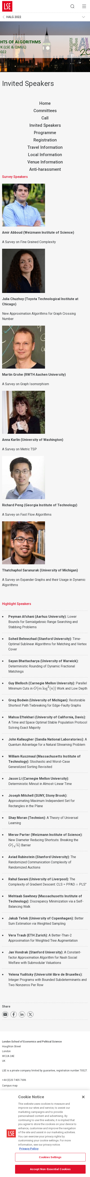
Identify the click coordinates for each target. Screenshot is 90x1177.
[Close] (83, 1097)
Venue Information (45, 161)
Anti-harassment (45, 169)
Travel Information (45, 147)
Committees (45, 110)
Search (72, 6)
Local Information (45, 154)
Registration (45, 139)
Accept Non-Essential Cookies (50, 1169)
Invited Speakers (45, 125)
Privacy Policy (29, 1148)
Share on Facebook (13, 1014)
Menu (84, 6)
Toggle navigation (85, 17)
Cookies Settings (50, 1157)
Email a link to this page (5, 1014)
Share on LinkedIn (22, 1014)
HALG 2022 (13, 17)
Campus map (9, 1085)
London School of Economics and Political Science (7, 6)
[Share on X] (30, 1014)
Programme (45, 132)
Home (45, 103)
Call (45, 117)
